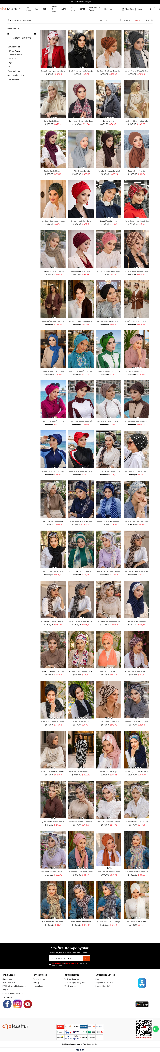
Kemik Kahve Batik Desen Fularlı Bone (109, 471)
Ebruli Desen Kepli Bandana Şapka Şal (109, 621)
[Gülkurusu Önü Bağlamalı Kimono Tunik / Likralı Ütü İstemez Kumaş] (53, 299)
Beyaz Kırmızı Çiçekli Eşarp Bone (53, 71)
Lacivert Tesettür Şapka (108, 221)
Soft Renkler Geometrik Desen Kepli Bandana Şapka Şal (109, 571)
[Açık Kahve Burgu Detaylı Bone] (53, 649)
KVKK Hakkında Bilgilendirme (14, 986)
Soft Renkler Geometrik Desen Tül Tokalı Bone (109, 822)
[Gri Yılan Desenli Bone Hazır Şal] (109, 900)
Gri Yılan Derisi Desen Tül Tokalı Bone (137, 722)
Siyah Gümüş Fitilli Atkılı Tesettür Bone (53, 722)
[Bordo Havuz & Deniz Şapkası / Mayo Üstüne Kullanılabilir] (81, 399)
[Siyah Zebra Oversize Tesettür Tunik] (81, 750)
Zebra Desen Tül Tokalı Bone (108, 722)
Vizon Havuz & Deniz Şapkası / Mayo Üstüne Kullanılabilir (109, 421)
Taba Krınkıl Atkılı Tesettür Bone (108, 872)
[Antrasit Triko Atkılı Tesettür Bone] (136, 49)
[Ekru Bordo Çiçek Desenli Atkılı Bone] (81, 649)
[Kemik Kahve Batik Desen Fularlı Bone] (109, 449)
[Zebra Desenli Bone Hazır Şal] (81, 900)
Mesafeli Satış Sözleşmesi (12, 993)
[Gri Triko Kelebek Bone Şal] (81, 149)
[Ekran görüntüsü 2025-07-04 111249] (144, 1029)
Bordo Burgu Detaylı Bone (80, 271)
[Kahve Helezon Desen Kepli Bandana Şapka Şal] (53, 599)
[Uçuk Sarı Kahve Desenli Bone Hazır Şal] (53, 900)
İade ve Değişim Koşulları (74, 982)
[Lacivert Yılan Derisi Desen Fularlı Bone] (81, 499)
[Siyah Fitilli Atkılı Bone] (81, 700)
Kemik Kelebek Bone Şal (53, 121)
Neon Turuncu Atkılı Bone (109, 671)
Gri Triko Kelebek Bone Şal (81, 171)
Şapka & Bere (13, 79)
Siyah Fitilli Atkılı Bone (81, 722)
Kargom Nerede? (103, 986)
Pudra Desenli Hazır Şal (108, 771)
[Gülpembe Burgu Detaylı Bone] (109, 249)
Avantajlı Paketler (15, 55)
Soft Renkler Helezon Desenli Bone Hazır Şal (137, 872)
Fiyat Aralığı (13, 29)
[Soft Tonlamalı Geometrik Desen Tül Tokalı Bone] (136, 800)
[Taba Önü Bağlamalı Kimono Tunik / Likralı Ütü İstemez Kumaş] (136, 299)
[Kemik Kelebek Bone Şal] (53, 99)
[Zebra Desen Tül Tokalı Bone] (109, 700)
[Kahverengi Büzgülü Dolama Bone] (81, 299)
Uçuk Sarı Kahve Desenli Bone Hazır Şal (53, 922)
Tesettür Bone (14, 71)
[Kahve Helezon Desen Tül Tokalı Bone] (81, 800)
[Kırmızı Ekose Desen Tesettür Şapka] (136, 199)
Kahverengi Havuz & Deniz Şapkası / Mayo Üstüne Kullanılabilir (137, 421)
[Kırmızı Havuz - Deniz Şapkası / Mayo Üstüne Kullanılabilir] (81, 449)
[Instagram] (17, 1003)
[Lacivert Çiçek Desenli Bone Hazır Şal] (136, 750)
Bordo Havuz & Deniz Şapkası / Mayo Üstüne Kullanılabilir (81, 421)
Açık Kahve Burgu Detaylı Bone (53, 671)
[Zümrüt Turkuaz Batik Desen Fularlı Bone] (81, 549)
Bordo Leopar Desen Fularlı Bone (81, 121)
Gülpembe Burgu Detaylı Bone (108, 271)
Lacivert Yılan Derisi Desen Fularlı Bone (81, 521)
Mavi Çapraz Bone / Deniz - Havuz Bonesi (81, 371)
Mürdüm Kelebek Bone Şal (53, 171)
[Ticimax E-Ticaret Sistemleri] (80, 1050)
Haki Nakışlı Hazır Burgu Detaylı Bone (53, 221)
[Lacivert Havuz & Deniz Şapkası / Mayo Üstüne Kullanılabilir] (53, 449)
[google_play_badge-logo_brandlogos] (142, 1004)
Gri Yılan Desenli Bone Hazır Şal (108, 922)
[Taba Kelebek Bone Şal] (136, 149)
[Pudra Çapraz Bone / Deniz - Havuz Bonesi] (136, 349)
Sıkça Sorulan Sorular (104, 982)
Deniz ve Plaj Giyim (16, 75)
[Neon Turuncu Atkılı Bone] (109, 649)
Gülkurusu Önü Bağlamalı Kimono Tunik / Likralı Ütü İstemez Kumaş (53, 321)
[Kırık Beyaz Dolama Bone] (136, 900)
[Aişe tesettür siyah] (15, 1026)
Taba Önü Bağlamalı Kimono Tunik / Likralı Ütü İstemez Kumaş (137, 321)
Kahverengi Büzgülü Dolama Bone (81, 321)
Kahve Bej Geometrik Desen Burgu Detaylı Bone (137, 271)
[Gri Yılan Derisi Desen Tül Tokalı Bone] (136, 700)
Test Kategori (13, 58)
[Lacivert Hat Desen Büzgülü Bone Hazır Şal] (136, 599)
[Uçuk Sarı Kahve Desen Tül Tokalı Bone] (53, 800)
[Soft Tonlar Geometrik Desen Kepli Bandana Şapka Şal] (53, 850)
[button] (51, 67)
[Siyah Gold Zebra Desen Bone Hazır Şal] (53, 549)
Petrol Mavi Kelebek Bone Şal (53, 371)
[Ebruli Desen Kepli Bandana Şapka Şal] (109, 599)
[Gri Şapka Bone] (109, 99)
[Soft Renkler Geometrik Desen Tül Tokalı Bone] (109, 800)
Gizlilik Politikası (8, 982)
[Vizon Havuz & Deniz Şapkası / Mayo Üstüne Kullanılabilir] (109, 399)
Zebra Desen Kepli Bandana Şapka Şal (137, 571)
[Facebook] (7, 1004)
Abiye (10, 62)
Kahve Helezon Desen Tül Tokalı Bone (81, 822)
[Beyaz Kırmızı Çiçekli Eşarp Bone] (53, 49)
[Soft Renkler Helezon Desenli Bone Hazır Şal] (136, 850)
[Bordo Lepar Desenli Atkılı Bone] (136, 649)
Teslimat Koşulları (71, 979)
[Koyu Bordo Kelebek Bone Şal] (109, 149)
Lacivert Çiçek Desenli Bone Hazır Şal (137, 771)
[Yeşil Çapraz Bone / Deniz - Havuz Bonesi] (109, 349)
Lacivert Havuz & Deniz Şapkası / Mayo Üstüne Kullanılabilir (53, 471)
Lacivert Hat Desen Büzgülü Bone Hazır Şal (137, 621)
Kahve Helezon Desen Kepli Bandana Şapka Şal (53, 621)
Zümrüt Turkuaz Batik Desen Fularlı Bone (81, 571)
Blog (97, 979)
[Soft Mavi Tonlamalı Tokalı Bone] (136, 499)
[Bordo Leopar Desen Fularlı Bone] (81, 99)
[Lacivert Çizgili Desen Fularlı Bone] (109, 499)
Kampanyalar (14, 47)
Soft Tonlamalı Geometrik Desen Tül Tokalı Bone (137, 822)
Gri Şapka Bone (108, 121)
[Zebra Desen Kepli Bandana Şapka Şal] (136, 549)
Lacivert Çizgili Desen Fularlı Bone (109, 521)
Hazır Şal (37, 982)
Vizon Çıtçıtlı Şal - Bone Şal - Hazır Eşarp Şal (53, 771)
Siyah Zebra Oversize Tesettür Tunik (81, 771)
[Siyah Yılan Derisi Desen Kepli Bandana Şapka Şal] (81, 599)
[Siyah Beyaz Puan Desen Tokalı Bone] (136, 449)
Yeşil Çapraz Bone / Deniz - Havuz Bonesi (109, 371)
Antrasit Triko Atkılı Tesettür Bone (137, 71)
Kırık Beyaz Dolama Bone (136, 922)
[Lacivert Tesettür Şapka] (109, 199)
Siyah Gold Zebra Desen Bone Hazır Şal (53, 571)
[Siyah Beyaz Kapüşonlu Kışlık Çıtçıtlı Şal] (81, 49)
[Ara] (150, 9)
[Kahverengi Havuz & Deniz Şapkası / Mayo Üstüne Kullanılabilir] (136, 399)
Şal (9, 67)
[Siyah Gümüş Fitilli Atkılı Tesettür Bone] (53, 700)
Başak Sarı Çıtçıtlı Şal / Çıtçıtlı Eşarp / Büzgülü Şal (137, 121)
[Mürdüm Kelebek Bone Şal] (53, 149)
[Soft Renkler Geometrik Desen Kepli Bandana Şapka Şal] (109, 549)
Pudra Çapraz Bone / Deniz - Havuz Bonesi (137, 371)
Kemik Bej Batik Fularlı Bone (53, 521)
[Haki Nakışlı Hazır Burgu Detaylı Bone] (53, 199)
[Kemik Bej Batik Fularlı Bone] (53, 499)
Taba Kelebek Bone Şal (136, 171)
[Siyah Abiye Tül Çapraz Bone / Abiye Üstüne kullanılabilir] (109, 299)
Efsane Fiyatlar (14, 51)
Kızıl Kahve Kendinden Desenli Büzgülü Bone (109, 71)
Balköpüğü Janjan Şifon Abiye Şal (53, 271)
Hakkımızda (7, 979)
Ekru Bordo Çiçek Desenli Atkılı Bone (81, 671)
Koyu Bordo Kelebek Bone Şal (109, 171)
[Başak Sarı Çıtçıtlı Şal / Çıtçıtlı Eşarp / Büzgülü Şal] (136, 99)
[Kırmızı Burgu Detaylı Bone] (81, 199)
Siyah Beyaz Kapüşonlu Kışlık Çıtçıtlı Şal (81, 71)
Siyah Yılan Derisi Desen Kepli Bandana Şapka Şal (81, 621)
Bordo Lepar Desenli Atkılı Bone (136, 671)
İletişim (5, 990)
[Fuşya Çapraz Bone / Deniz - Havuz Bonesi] (53, 399)
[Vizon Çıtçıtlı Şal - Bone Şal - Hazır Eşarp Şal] (53, 750)
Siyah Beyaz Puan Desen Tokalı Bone (137, 471)
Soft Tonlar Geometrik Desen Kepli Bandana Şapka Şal (53, 872)
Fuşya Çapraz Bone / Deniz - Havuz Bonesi (53, 421)
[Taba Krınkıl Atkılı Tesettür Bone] (109, 850)
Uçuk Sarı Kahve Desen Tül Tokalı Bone (53, 822)
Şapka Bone (38, 986)
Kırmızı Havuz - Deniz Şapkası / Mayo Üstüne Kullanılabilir (81, 471)
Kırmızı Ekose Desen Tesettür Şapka (137, 221)
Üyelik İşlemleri (70, 986)
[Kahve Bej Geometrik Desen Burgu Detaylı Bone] (136, 249)
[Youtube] (27, 1004)
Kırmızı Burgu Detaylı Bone (81, 221)
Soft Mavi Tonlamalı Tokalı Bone (136, 521)
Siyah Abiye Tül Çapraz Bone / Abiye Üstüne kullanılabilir (109, 321)
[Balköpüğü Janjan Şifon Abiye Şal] (53, 249)
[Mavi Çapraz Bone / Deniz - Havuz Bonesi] (81, 349)
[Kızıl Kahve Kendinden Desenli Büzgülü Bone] (109, 49)
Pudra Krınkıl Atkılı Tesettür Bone (81, 872)
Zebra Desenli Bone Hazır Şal (81, 922)
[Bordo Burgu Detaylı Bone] (81, 249)
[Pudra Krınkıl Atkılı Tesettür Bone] (81, 850)
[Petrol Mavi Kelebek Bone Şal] (53, 349)
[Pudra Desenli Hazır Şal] (109, 750)
